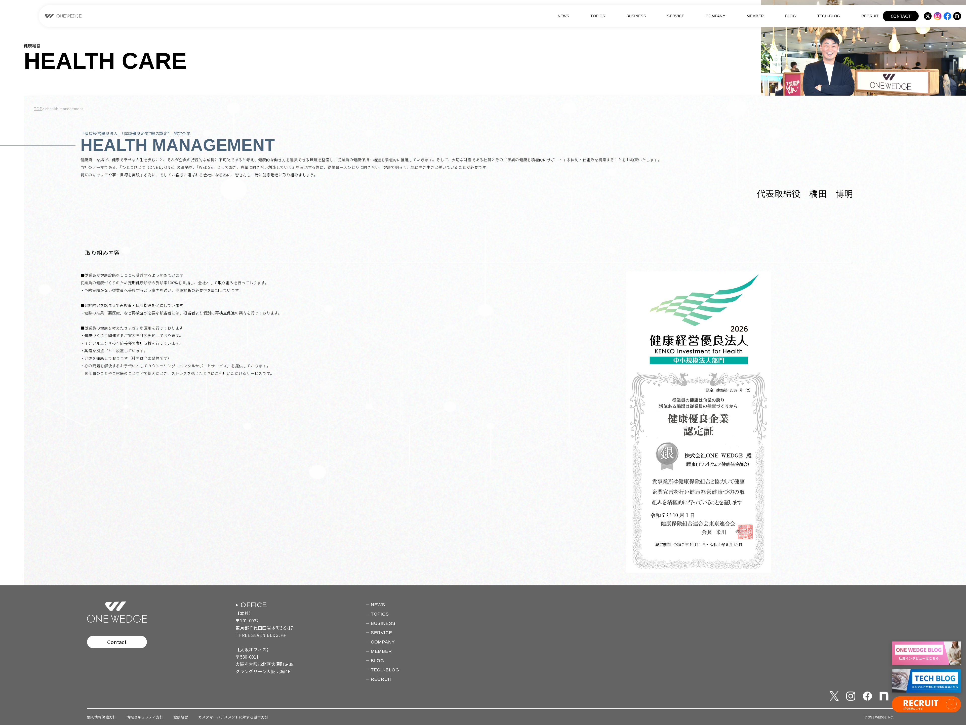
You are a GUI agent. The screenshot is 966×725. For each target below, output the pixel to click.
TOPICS (597, 16)
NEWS (563, 16)
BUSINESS (636, 16)
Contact (117, 642)
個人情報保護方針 (102, 716)
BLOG (790, 16)
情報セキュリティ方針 (145, 716)
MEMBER (755, 16)
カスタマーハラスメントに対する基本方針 (233, 716)
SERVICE (675, 16)
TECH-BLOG (828, 16)
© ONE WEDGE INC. (879, 717)
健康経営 (180, 716)
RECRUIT (870, 16)
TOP (38, 109)
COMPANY (715, 16)
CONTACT (901, 16)
